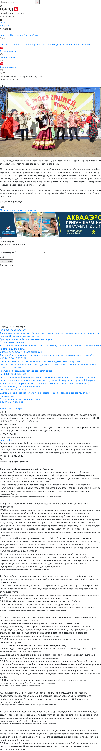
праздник (17, 210)
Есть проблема (31, 35)
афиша (34, 210)
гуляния (27, 210)
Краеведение (84, 44)
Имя (2, 257)
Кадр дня (5, 35)
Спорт (33, 44)
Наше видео (16, 35)
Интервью (5, 44)
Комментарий (8, 252)
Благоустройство (46, 44)
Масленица (6, 210)
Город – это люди (20, 44)
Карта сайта (6, 440)
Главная (4, 22)
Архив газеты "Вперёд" (12, 408)
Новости (4, 25)
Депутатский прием (67, 44)
